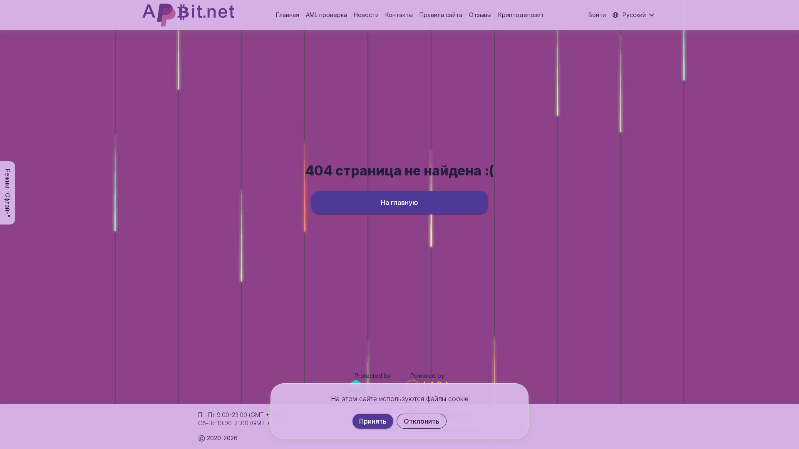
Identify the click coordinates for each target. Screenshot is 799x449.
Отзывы (480, 14)
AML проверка (326, 14)
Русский (634, 14)
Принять (373, 421)
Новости (366, 14)
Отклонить (421, 421)
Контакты (399, 14)
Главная (287, 14)
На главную (399, 202)
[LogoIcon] (188, 15)
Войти (597, 14)
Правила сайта (440, 14)
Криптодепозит (521, 14)
